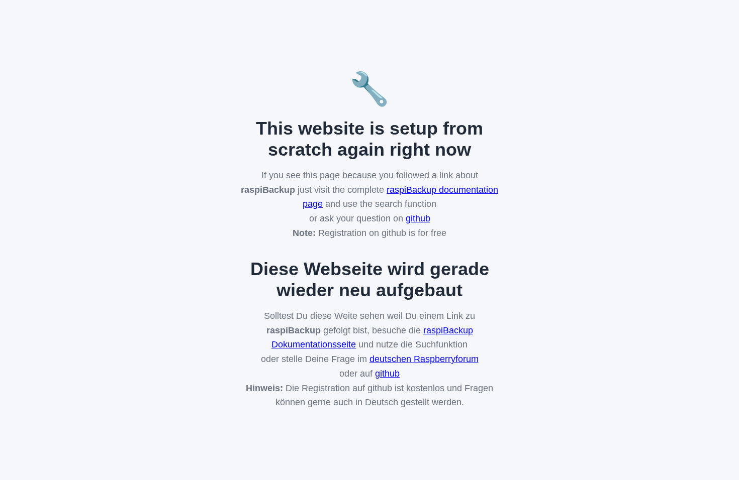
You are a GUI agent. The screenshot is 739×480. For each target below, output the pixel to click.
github (418, 218)
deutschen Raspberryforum (424, 359)
